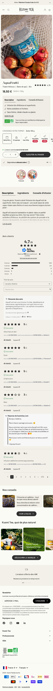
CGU (19, 687)
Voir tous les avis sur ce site (28, 258)
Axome (17, 673)
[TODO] (28, 312)
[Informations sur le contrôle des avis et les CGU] (40, 254)
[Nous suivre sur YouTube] (17, 623)
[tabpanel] (26, 211)
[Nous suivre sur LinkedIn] (24, 623)
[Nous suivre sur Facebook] (3, 623)
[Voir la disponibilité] (29, 162)
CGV (15, 687)
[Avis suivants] (48, 477)
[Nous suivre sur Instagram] (10, 623)
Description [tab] (9, 100)
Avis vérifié (9, 328)
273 (42, 477)
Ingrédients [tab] (21, 100)
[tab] (8, 193)
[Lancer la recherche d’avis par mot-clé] (50, 289)
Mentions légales (7, 687)
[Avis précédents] (8, 477)
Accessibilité (26, 687)
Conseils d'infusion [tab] (36, 100)
